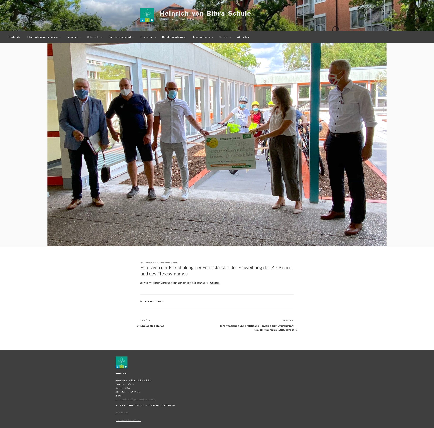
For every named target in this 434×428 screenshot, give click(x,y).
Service (223, 37)
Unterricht (93, 37)
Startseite (14, 37)
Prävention (146, 37)
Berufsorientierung (174, 37)
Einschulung (154, 301)
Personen (72, 37)
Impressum (122, 412)
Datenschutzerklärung (128, 420)
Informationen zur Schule (42, 37)
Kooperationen (201, 37)
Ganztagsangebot (119, 37)
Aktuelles (243, 37)
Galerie (215, 282)
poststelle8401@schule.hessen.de (135, 399)
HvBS (174, 263)
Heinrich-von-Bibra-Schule (205, 13)
